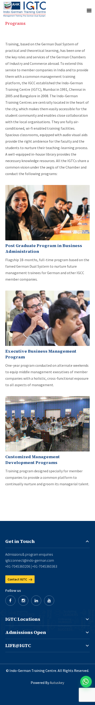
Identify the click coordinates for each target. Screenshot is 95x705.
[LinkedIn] (36, 600)
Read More (47, 212)
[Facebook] (10, 600)
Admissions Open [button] (25, 632)
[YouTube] (49, 600)
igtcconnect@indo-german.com (29, 560)
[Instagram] (23, 600)
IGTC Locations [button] (22, 619)
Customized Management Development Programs (32, 459)
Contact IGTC (18, 579)
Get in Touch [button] (20, 541)
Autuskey (57, 682)
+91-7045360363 (44, 566)
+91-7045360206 (17, 566)
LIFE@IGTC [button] (18, 645)
